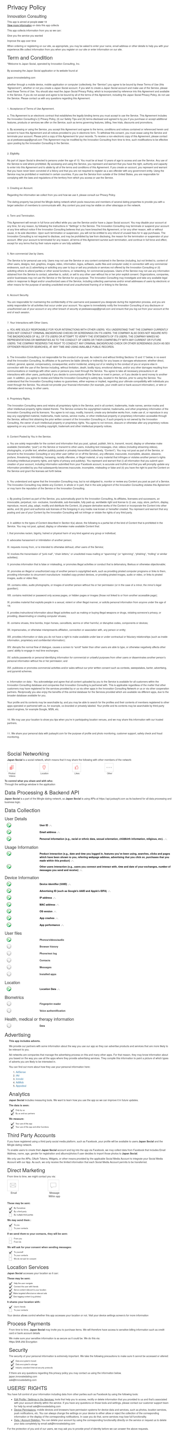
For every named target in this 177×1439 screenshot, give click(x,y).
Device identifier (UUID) (54, 884)
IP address (46, 897)
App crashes (47, 918)
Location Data (48, 989)
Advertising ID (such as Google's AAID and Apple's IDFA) (74, 891)
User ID (44, 825)
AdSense (21, 1072)
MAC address (48, 904)
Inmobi (19, 1079)
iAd (17, 1075)
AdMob (20, 1082)
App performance (50, 925)
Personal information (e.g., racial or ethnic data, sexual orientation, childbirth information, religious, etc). (102, 838)
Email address (48, 832)
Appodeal (21, 1085)
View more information (19, 25)
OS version (46, 911)
